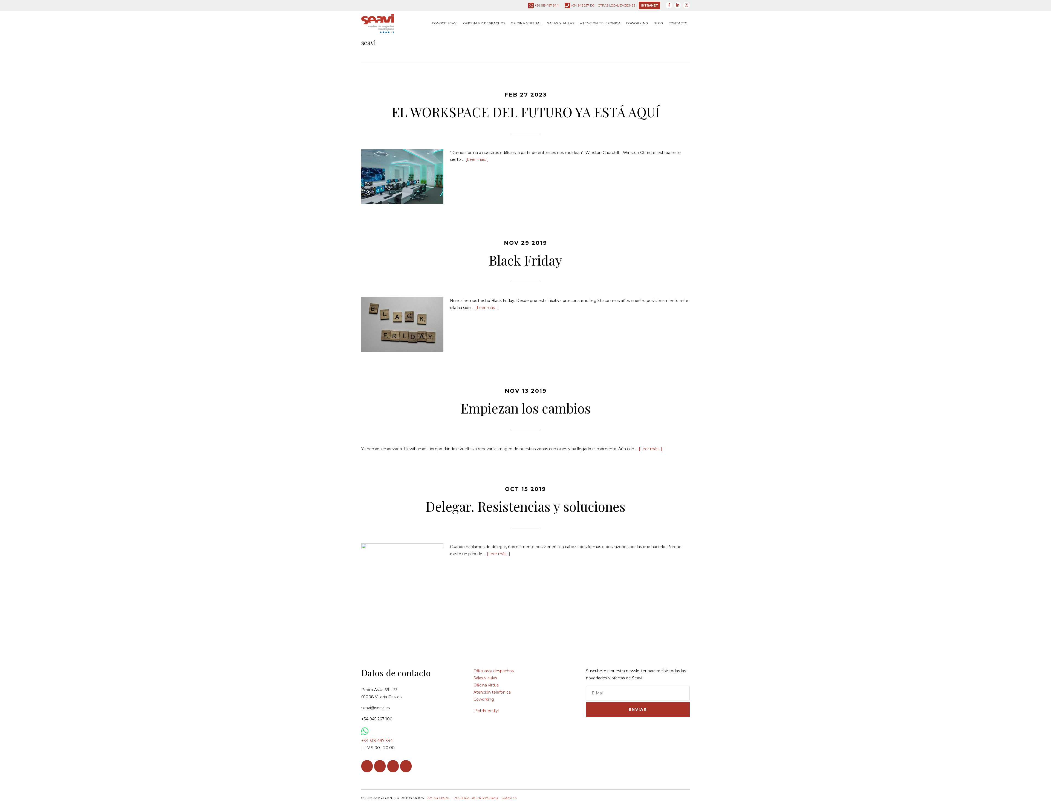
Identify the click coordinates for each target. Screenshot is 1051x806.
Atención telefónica (492, 692)
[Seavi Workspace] (377, 29)
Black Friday (525, 260)
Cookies (509, 798)
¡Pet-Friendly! (486, 710)
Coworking (483, 699)
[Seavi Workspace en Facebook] (367, 766)
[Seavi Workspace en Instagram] (393, 766)
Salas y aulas (485, 678)
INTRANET (649, 5)
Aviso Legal (439, 798)
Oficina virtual (486, 685)
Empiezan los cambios (526, 408)
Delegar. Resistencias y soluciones (525, 506)
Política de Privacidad (476, 798)
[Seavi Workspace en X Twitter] (406, 766)
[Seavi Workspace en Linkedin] (380, 766)
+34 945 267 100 (582, 5)
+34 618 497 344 (547, 5)
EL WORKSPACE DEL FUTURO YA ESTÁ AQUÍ (526, 112)
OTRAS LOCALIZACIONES (616, 5)
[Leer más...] (477, 159)
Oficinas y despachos (493, 670)
